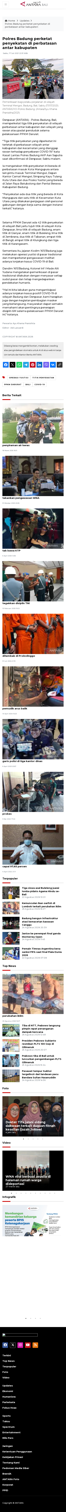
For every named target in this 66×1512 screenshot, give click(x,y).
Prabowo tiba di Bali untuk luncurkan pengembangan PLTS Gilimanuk (41, 1059)
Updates (24, 20)
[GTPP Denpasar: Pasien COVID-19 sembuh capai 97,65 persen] (33, 844)
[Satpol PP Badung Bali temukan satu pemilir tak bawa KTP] (33, 528)
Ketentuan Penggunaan (17, 1451)
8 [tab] (45, 1193)
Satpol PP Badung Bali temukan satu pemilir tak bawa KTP (30, 549)
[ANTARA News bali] (36, 4)
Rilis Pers (7, 1438)
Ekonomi (7, 1391)
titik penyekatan (43, 378)
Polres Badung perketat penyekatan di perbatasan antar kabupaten (27, 25)
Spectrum (8, 1427)
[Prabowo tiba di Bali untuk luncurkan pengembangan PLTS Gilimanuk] (11, 1060)
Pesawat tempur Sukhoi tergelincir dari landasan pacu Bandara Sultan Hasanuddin (40, 1074)
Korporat (7, 1484)
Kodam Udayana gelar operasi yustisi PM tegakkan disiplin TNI (28, 601)
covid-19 (39, 384)
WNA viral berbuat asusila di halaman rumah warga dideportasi (28, 1180)
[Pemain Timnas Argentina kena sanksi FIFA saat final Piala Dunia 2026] (11, 953)
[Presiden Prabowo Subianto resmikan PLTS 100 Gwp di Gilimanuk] (11, 1045)
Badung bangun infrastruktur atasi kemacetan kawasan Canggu (40, 921)
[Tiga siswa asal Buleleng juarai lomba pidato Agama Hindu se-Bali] (11, 892)
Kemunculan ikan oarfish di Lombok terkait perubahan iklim (30, 1014)
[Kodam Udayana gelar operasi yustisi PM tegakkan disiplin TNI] (33, 581)
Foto (5, 1088)
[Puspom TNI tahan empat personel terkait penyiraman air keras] (33, 423)
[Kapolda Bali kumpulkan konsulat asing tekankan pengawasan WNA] (33, 475)
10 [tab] (54, 1193)
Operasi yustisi (19, 378)
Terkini (6, 1355)
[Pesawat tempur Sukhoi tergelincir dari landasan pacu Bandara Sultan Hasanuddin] (11, 1075)
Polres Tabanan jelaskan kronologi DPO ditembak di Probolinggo (28, 654)
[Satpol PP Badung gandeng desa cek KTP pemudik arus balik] (33, 686)
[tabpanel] (33, 1116)
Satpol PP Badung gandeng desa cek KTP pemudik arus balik (29, 707)
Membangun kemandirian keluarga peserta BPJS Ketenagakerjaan (26, 1305)
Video (6, 1142)
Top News (9, 966)
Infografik (9, 1197)
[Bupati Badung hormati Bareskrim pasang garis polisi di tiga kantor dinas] (33, 739)
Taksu (6, 1421)
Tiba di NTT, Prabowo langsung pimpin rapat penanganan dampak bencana (41, 1029)
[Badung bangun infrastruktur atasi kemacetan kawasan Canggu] (11, 922)
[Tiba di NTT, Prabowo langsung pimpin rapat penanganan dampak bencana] (11, 1030)
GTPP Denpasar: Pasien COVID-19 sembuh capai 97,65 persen (29, 865)
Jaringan (7, 1446)
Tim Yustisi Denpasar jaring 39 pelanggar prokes (29, 812)
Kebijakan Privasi (12, 1457)
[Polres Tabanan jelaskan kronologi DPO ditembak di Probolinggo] (33, 633)
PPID (5, 1490)
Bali (28, 384)
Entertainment (11, 1432)
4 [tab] (37, 1138)
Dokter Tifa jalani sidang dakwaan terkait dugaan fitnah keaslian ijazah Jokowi (30, 1125)
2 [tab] (28, 1138)
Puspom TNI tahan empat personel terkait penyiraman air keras (30, 443)
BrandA (6, 1473)
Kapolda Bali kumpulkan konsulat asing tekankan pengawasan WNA (28, 496)
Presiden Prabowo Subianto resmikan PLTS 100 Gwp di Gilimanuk (39, 1044)
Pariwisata (8, 1402)
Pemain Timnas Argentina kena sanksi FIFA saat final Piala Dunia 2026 (42, 952)
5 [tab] (42, 1138)
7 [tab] (40, 1193)
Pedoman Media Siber (15, 1468)
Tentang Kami (11, 1462)
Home (11, 20)
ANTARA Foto (10, 1479)
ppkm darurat (13, 384)
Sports (6, 1415)
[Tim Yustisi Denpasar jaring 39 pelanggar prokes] (33, 791)
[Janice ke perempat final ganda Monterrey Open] (11, 938)
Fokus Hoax (9, 1407)
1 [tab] (23, 1138)
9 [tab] (49, 1193)
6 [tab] (35, 1193)
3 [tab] (33, 1138)
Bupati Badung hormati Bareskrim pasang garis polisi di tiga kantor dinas (29, 759)
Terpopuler (10, 878)
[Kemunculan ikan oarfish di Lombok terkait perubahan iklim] (11, 907)
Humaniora (9, 1396)
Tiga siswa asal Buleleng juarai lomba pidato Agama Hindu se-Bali (41, 891)
